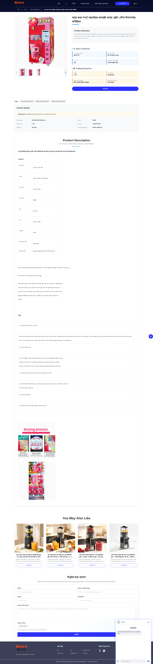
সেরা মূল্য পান (29, 565)
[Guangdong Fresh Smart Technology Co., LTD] (19, 3)
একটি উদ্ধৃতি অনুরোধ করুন (101, 3)
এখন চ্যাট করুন (122, 3)
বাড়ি (59, 3)
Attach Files (21, 623)
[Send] (148, 661)
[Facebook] (99, 651)
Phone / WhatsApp (84, 588)
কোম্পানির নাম (81, 596)
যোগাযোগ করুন (60, 653)
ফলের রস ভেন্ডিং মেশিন (34, 9)
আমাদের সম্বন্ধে (85, 3)
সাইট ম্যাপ (85, 653)
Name (19, 596)
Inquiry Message (23, 605)
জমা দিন (76, 634)
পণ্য (66, 3)
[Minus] (149, 622)
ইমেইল (19, 588)
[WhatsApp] (104, 651)
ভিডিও (74, 3)
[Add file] (118, 661)
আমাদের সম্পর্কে (86, 650)
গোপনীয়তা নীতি (73, 653)
